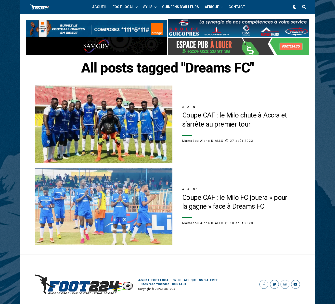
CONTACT (237, 7)
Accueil (99, 7)
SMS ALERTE (208, 280)
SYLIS (148, 7)
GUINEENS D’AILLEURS (180, 7)
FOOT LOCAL (123, 7)
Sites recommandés (155, 284)
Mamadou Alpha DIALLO (203, 141)
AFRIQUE (212, 7)
